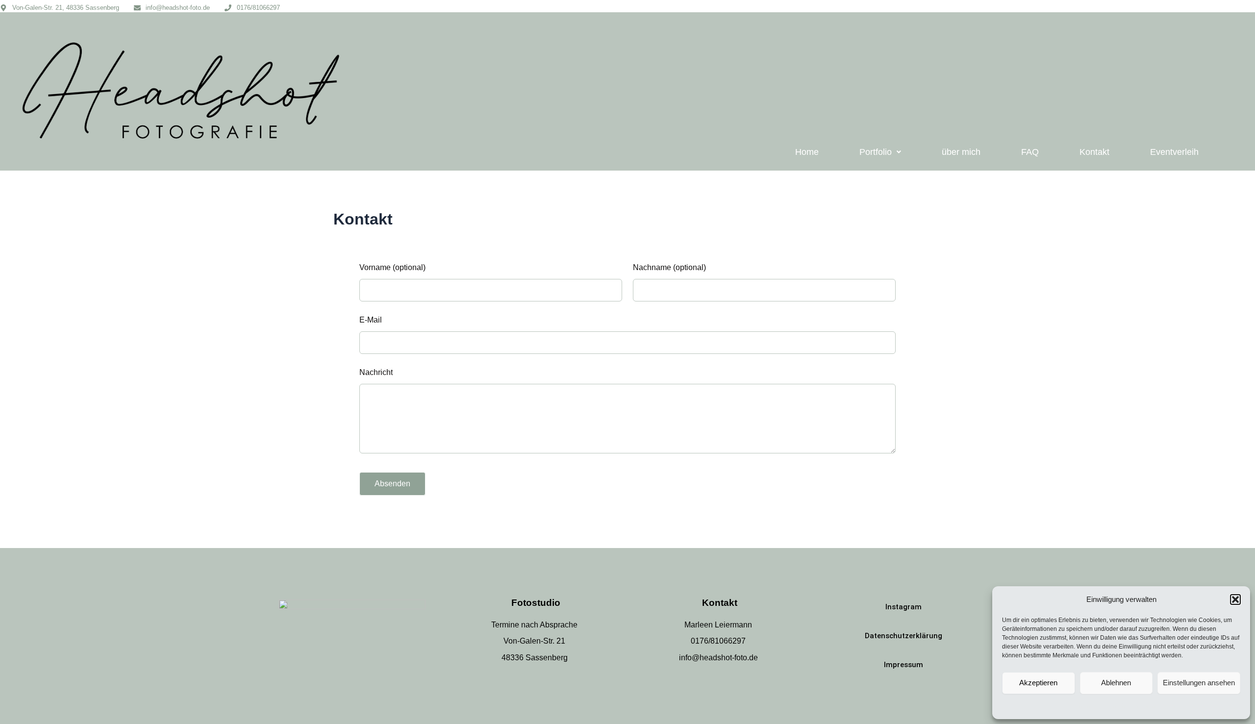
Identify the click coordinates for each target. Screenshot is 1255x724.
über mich (961, 152)
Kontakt (1094, 152)
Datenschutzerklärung (1129, 705)
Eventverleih (1174, 152)
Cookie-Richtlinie (1072, 705)
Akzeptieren (1038, 682)
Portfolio (875, 152)
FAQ (1030, 152)
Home (807, 152)
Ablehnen (1116, 682)
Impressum (1178, 705)
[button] (1235, 599)
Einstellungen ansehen (1199, 682)
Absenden (392, 483)
